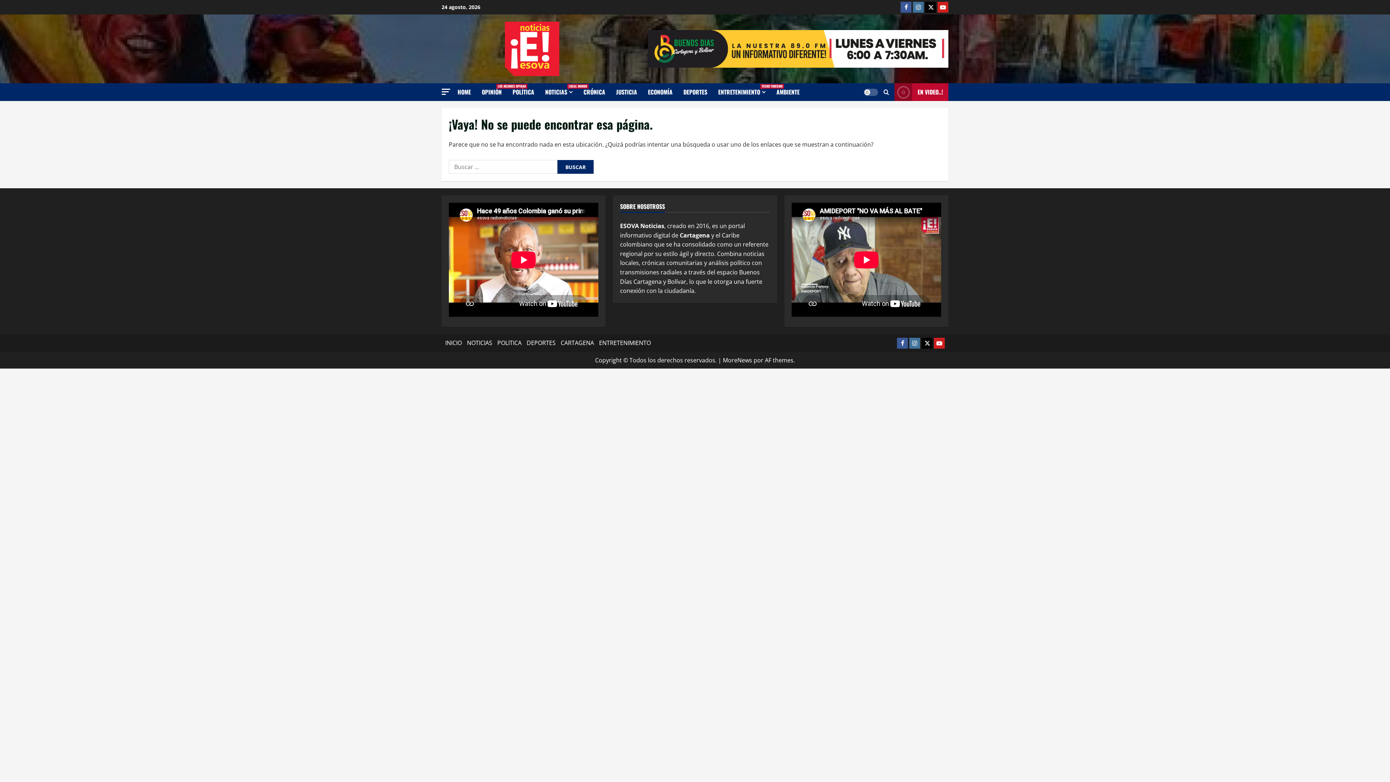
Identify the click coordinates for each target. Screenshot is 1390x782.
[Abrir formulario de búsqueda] (886, 92)
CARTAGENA (577, 343)
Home (464, 92)
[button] (446, 92)
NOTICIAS (561, 90)
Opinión (494, 90)
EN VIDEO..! (930, 92)
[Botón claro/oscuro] (871, 92)
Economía (660, 92)
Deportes (695, 92)
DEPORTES (541, 343)
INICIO (453, 343)
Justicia (626, 92)
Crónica (594, 92)
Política (523, 92)
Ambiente (788, 92)
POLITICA (509, 343)
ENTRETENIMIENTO (744, 90)
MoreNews (737, 360)
